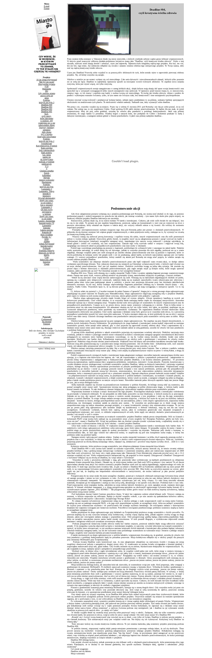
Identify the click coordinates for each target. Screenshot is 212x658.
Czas (47, 257)
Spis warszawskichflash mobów (46, 151)
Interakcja (47, 193)
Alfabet (47, 241)
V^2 (46, 166)
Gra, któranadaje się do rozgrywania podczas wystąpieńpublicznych (46, 159)
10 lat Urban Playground (46, 79)
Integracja (47, 196)
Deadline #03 (46, 107)
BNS (47, 239)
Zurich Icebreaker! (46, 174)
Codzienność (46, 319)
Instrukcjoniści (47, 246)
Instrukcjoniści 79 (46, 223)
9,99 (46, 86)
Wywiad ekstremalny (46, 198)
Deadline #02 (46, 109)
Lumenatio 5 (46, 189)
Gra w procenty (46, 205)
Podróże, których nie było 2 (46, 140)
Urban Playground (46, 244)
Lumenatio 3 (46, 207)
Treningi (46, 324)
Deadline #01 (46, 111)
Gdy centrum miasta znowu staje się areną (46, 95)
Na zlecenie (46, 321)
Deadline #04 (46, 105)
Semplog (46, 262)
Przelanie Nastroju (46, 250)
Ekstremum (46, 182)
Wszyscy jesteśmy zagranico (46, 128)
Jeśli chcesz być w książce (46, 133)
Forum (46, 8)
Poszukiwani (46, 143)
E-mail (46, 6)
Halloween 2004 (46, 259)
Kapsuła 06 (46, 232)
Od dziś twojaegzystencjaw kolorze (46, 211)
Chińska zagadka (47, 171)
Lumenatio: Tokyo (46, 191)
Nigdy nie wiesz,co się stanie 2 (47, 201)
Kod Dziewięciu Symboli (46, 146)
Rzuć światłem (47, 234)
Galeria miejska (46, 230)
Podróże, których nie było (46, 185)
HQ (46, 91)
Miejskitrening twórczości (46, 178)
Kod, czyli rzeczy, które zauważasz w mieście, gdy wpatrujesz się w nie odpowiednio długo (46, 119)
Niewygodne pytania (46, 84)
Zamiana (46, 228)
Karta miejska (46, 148)
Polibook (47, 248)
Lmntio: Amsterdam (46, 221)
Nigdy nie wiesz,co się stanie (47, 217)
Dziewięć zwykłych (47, 253)
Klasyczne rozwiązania (46, 136)
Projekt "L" (46, 237)
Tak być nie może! (46, 82)
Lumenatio (46, 225)
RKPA (46, 255)
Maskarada (46, 89)
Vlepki (46, 264)
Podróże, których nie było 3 (46, 101)
